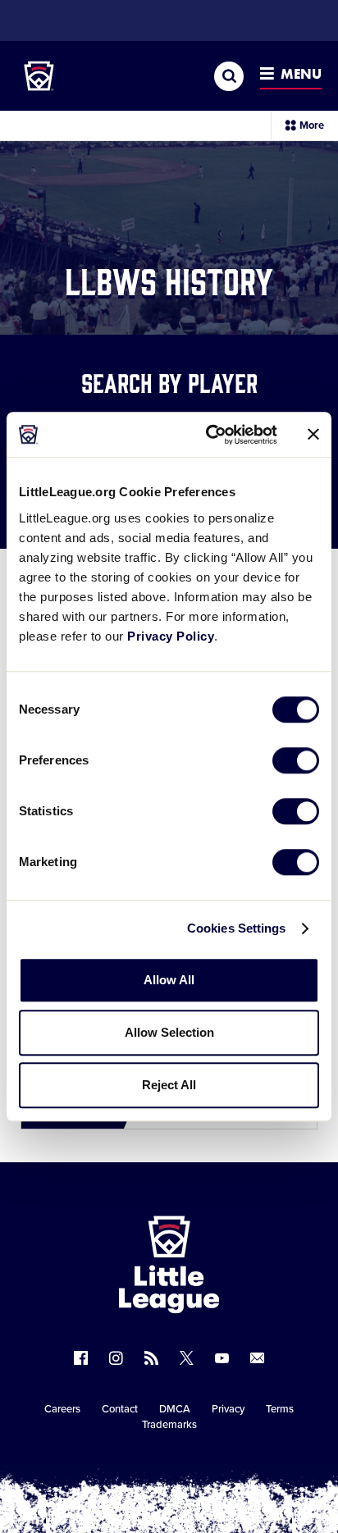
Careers (62, 1409)
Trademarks (169, 1424)
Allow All (169, 980)
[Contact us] (257, 1358)
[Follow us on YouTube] (222, 1358)
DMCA (174, 1409)
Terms (280, 1409)
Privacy (228, 1409)
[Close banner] (313, 434)
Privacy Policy (170, 636)
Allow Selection (169, 1032)
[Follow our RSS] (151, 1358)
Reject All (169, 1085)
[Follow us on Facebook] (81, 1358)
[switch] (295, 760)
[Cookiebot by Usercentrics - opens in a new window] (209, 434)
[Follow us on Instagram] (116, 1358)
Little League (226, 1465)
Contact (120, 1409)
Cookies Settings (236, 928)
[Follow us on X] (187, 1358)
